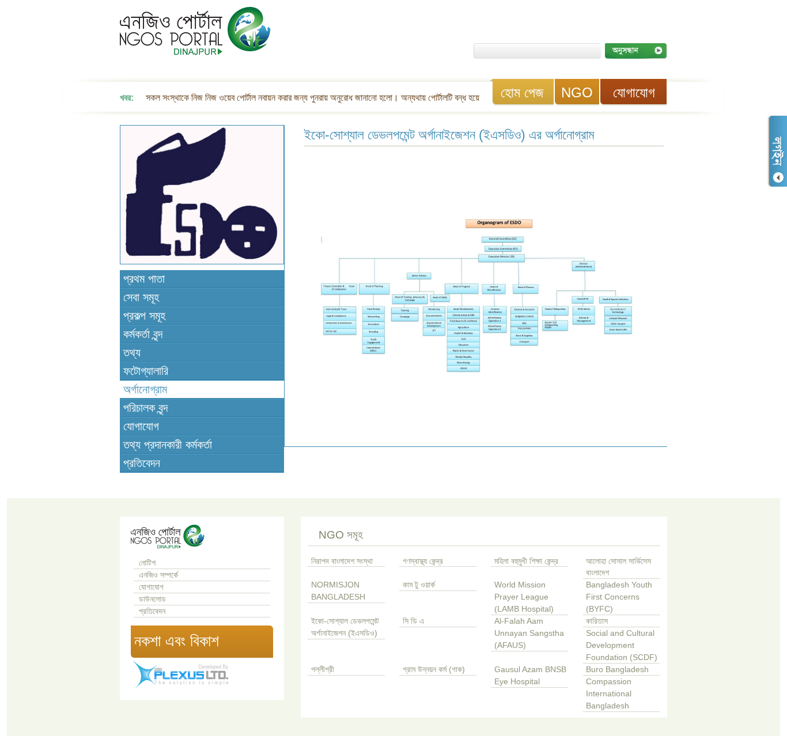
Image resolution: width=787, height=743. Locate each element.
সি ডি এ (413, 621)
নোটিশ (147, 563)
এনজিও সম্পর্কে (158, 575)
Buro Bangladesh (617, 669)
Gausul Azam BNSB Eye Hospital (530, 675)
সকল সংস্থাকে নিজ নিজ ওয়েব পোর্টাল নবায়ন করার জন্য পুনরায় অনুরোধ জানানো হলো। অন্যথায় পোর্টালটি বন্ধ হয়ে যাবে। (323, 98)
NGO (577, 92)
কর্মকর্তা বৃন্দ (142, 334)
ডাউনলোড (152, 599)
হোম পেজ (522, 92)
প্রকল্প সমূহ (144, 315)
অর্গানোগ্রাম (145, 389)
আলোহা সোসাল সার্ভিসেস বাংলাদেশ (618, 567)
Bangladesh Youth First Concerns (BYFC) (619, 597)
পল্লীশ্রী (322, 669)
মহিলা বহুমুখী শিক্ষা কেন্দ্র (526, 561)
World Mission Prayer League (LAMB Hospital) (524, 597)
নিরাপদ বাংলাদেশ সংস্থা (342, 561)
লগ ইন (777, 151)
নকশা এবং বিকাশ (176, 641)
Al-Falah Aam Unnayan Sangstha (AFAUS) (529, 633)
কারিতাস (597, 621)
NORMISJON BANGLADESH (338, 591)
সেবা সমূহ (141, 297)
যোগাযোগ (634, 92)
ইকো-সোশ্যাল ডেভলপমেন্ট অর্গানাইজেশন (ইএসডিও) (345, 627)
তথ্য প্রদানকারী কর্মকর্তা (167, 444)
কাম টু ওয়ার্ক (419, 585)
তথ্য (132, 352)
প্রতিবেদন (141, 463)
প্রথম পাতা (144, 278)
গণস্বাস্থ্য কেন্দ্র (423, 561)
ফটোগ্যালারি (145, 371)
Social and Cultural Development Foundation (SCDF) (621, 645)
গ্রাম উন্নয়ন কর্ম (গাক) (434, 669)
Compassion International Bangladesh (608, 693)
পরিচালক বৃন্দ (145, 407)
